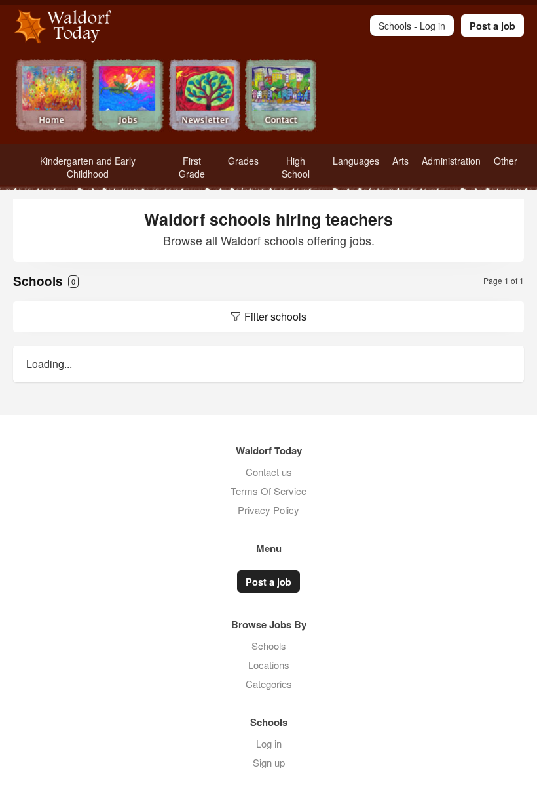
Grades (243, 160)
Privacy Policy (268, 510)
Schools (268, 645)
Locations (268, 664)
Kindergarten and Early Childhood (88, 167)
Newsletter (204, 96)
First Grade (192, 167)
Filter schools (275, 316)
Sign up (269, 762)
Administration (451, 160)
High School (296, 167)
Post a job (492, 25)
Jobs (128, 96)
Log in (269, 743)
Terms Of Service (268, 491)
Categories (269, 683)
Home (51, 96)
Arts (400, 160)
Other (505, 160)
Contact (281, 96)
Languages (356, 160)
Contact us (269, 472)
